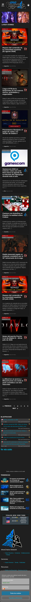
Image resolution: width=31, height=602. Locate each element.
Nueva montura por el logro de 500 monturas (16, 486)
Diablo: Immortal (7, 237)
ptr (3, 73)
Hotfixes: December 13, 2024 (10, 419)
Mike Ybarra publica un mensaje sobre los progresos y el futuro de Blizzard (17, 501)
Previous (8, 406)
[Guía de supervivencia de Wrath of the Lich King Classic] (5, 493)
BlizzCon (5, 362)
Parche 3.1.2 (6, 319)
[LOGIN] (28, 5)
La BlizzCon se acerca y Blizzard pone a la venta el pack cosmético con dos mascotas (12, 381)
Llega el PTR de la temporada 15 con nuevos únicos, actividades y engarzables (12, 91)
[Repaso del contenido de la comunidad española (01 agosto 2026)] (15, 37)
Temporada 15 (6, 31)
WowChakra (6, 150)
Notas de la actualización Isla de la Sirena (13, 437)
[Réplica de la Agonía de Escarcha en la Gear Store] (5, 508)
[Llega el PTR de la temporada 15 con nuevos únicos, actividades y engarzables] (15, 78)
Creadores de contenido (10, 278)
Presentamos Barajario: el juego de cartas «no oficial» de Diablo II (12, 131)
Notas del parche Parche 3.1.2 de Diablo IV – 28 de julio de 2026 (12, 338)
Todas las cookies (15, 593)
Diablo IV (5, 29)
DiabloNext (6, 113)
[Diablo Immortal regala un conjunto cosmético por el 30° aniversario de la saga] (15, 243)
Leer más (12, 576)
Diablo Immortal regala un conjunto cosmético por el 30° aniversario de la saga (12, 256)
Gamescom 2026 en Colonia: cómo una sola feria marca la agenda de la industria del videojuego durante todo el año (12, 172)
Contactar (17, 553)
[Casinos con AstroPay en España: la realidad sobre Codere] (15, 203)
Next (14, 408)
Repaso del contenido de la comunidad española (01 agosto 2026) (12, 49)
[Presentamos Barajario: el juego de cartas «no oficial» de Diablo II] (15, 119)
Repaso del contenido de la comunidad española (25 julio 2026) (12, 297)
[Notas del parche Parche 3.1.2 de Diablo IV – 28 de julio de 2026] (15, 325)
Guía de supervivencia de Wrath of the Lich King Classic (17, 493)
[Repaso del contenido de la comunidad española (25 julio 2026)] (15, 284)
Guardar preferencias (15, 598)
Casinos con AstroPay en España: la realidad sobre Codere (12, 215)
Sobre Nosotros (9, 553)
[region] (15, 17)
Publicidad (22, 562)
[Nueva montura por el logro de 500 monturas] (5, 487)
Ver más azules (6, 449)
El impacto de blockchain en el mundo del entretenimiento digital (17, 480)
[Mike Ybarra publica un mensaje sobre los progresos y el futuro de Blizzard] (5, 500)
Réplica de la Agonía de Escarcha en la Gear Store (17, 507)
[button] (15, 17)
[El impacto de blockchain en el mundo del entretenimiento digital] (5, 480)
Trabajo (8, 554)
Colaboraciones (25, 553)
